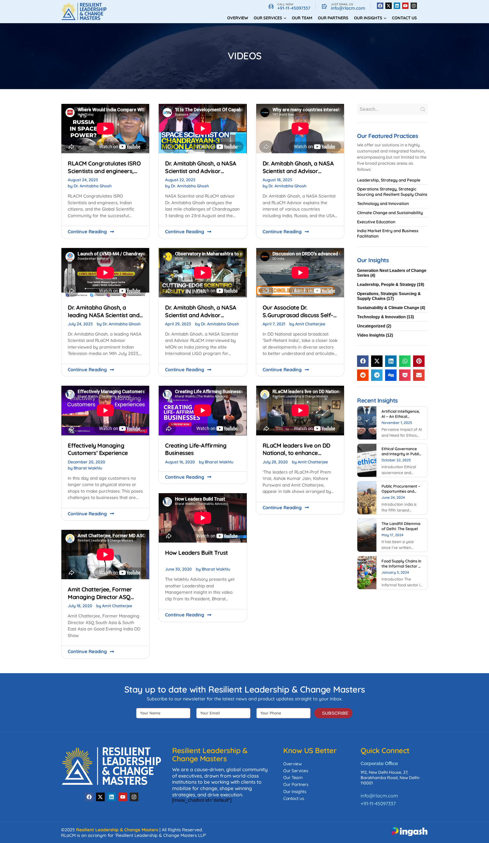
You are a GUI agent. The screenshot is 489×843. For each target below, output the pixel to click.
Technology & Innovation (381, 317)
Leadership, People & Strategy (386, 284)
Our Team (302, 17)
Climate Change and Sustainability (390, 212)
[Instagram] (414, 6)
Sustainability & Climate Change (388, 308)
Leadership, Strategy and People (388, 180)
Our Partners (333, 17)
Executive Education (376, 221)
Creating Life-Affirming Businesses (196, 449)
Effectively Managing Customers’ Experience (98, 449)
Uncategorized (371, 326)
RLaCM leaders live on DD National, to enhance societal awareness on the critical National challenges (298, 457)
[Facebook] (380, 6)
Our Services (295, 770)
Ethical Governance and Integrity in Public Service (401, 453)
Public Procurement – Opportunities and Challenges (401, 491)
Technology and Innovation (383, 203)
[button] (363, 361)
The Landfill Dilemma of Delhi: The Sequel (401, 526)
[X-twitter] (388, 6)
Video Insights (371, 335)
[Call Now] (271, 6)
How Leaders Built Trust (196, 552)
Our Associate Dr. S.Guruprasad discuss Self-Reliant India (298, 315)
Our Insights (294, 791)
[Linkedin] (397, 6)
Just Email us (342, 4)
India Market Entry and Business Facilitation (387, 233)
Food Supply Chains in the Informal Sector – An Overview (401, 566)
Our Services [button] (268, 17)
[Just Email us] (324, 6)
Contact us (404, 17)
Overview (237, 17)
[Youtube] (405, 6)
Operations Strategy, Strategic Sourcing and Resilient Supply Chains (392, 191)
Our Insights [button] (368, 17)
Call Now (285, 4)
